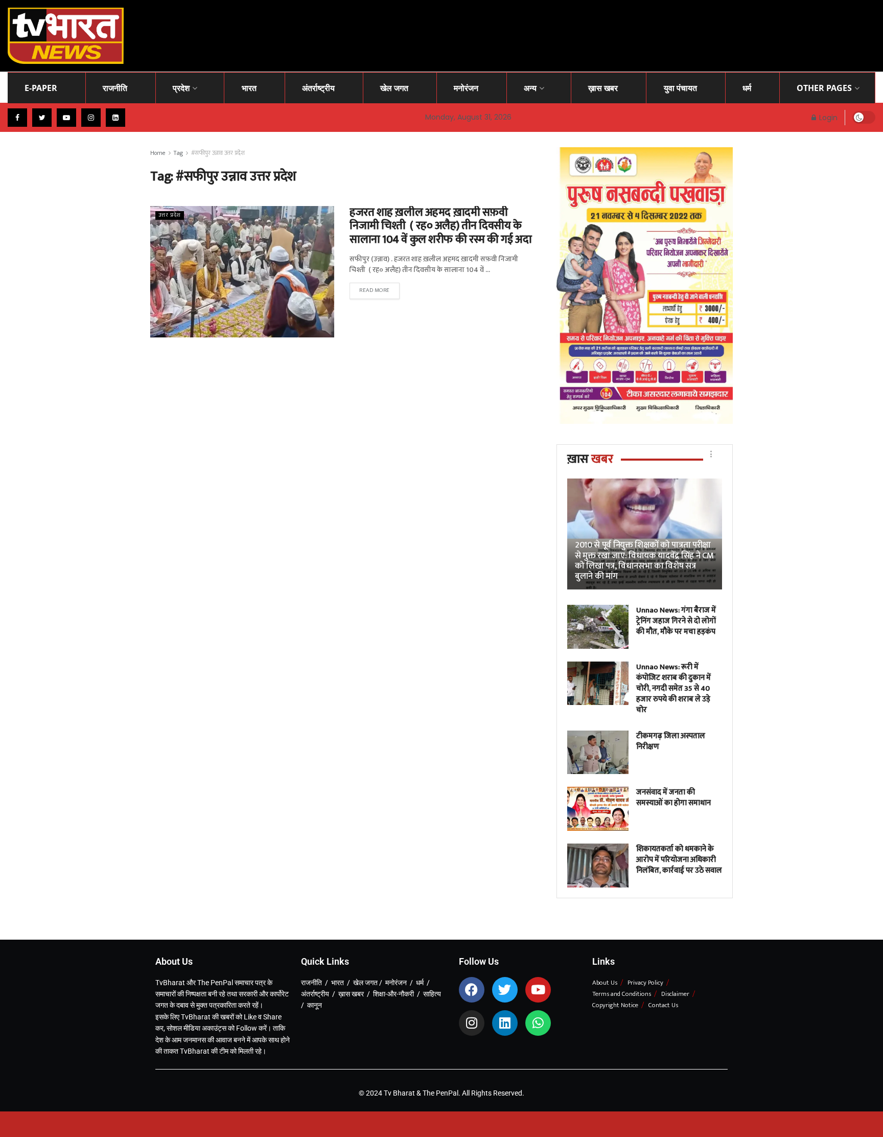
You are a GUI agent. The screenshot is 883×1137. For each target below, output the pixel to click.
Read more (374, 290)
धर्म (746, 88)
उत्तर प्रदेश (169, 215)
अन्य (530, 88)
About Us (604, 982)
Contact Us (663, 1005)
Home (158, 153)
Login (827, 117)
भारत (249, 88)
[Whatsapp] (538, 1023)
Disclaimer (675, 993)
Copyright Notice (615, 1005)
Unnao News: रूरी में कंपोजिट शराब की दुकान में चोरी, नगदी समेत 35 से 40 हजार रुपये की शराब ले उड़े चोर (673, 688)
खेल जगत (394, 88)
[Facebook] (471, 990)
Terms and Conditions (621, 993)
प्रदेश (181, 88)
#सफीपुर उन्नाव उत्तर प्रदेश (218, 153)
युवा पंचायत (680, 88)
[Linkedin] (505, 1023)
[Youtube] (538, 990)
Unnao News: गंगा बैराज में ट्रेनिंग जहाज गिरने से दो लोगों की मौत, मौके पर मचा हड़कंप (676, 621)
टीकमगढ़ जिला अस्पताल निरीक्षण (670, 741)
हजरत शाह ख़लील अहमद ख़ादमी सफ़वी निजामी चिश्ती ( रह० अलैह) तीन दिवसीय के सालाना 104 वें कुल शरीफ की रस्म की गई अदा (440, 226)
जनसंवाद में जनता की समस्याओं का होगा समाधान (673, 797)
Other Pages (824, 88)
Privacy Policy (645, 982)
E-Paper (41, 88)
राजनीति (115, 88)
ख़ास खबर (603, 88)
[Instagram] (471, 1023)
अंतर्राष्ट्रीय (318, 88)
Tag (178, 153)
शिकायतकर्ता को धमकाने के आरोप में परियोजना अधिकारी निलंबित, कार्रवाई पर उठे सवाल (679, 860)
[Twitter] (505, 990)
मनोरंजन (466, 88)
